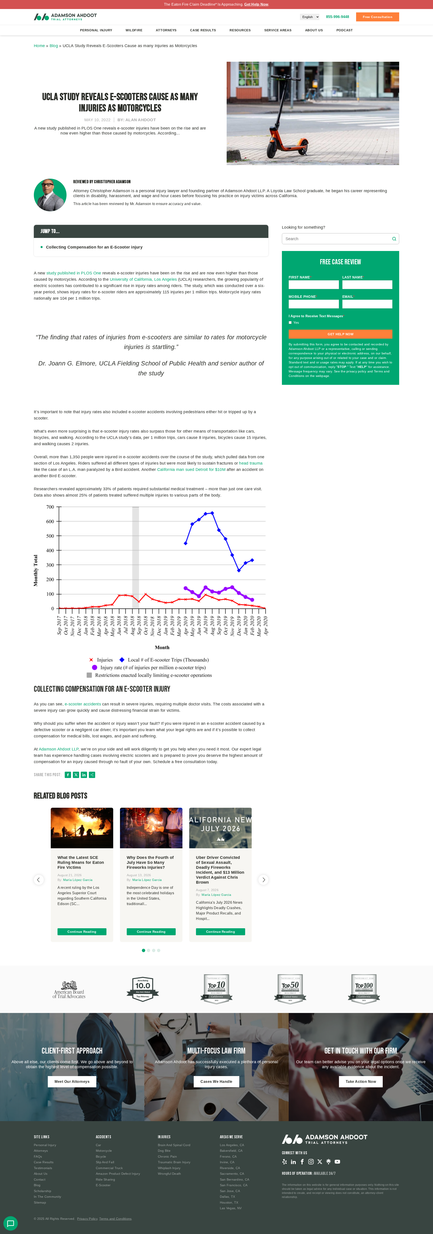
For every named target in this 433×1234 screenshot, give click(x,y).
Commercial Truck (109, 1168)
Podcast (344, 30)
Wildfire (134, 30)
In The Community (47, 1196)
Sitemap (40, 1202)
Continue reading (81, 931)
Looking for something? (303, 227)
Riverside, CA (230, 1168)
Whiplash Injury (169, 1168)
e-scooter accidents (83, 704)
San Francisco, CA (233, 1185)
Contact (39, 1179)
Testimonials (43, 1168)
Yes (296, 322)
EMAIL (348, 297)
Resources (240, 30)
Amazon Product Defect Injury (118, 1173)
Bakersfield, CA (231, 1150)
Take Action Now (361, 1081)
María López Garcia (78, 880)
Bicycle (101, 1156)
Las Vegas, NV (231, 1208)
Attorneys (166, 30)
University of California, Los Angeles (143, 279)
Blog (54, 45)
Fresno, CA (228, 1156)
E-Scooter (103, 1185)
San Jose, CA (230, 1191)
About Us (314, 30)
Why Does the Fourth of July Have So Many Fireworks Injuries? (150, 862)
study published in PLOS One (73, 273)
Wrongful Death (169, 1173)
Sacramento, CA (232, 1173)
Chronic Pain (167, 1156)
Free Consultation (378, 17)
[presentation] (39, 880)
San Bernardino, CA (234, 1179)
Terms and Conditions (115, 1218)
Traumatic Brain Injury (174, 1162)
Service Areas (278, 30)
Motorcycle (104, 1150)
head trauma (251, 463)
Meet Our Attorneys (72, 1081)
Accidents (103, 1137)
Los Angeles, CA (232, 1145)
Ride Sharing (105, 1179)
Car (98, 1145)
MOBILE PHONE (303, 297)
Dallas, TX (227, 1196)
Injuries (164, 1137)
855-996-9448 (337, 17)
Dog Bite (164, 1150)
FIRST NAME (300, 277)
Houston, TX (229, 1202)
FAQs (38, 1156)
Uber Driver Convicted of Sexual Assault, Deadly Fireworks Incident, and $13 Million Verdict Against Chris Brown (220, 870)
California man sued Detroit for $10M (191, 469)
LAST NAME (353, 277)
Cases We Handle (216, 1081)
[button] (143, 950)
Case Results (203, 30)
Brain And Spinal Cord (174, 1145)
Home (39, 45)
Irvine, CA (227, 1162)
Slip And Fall (105, 1162)
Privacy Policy (87, 1218)
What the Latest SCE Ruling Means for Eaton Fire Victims (81, 862)
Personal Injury (96, 30)
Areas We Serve (231, 1137)
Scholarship (42, 1191)
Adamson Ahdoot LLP (59, 749)
